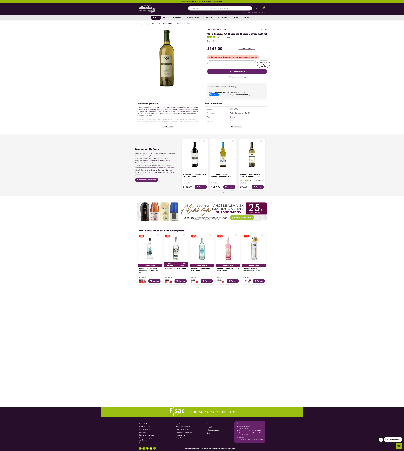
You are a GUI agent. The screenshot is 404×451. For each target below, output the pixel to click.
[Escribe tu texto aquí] (202, 412)
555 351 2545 (243, 428)
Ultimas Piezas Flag (150, 265)
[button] (247, 48)
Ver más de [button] (216, 29)
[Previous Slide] (179, 164)
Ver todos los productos (146, 180)
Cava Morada (170, 264)
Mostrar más (168, 127)
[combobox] (220, 8)
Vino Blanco (153, 24)
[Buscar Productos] (190, 8)
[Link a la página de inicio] (139, 24)
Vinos (145, 24)
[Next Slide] (266, 164)
